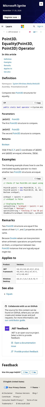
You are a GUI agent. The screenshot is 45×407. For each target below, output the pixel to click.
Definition (8, 59)
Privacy (16, 396)
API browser (13, 32)
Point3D (19, 92)
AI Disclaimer (7, 393)
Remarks (7, 65)
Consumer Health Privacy (12, 400)
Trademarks (6, 403)
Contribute (6, 396)
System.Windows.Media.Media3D (26, 84)
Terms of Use (32, 400)
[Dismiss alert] (41, 4)
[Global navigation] (2, 26)
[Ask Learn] (30, 32)
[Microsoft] (22, 26)
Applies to (8, 68)
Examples (8, 62)
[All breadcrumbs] (4, 32)
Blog (34, 393)
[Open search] (34, 26)
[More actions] (41, 32)
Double (13, 238)
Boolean (5, 144)
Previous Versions (22, 393)
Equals (9, 294)
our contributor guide (15, 320)
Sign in (40, 26)
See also (7, 72)
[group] (22, 107)
